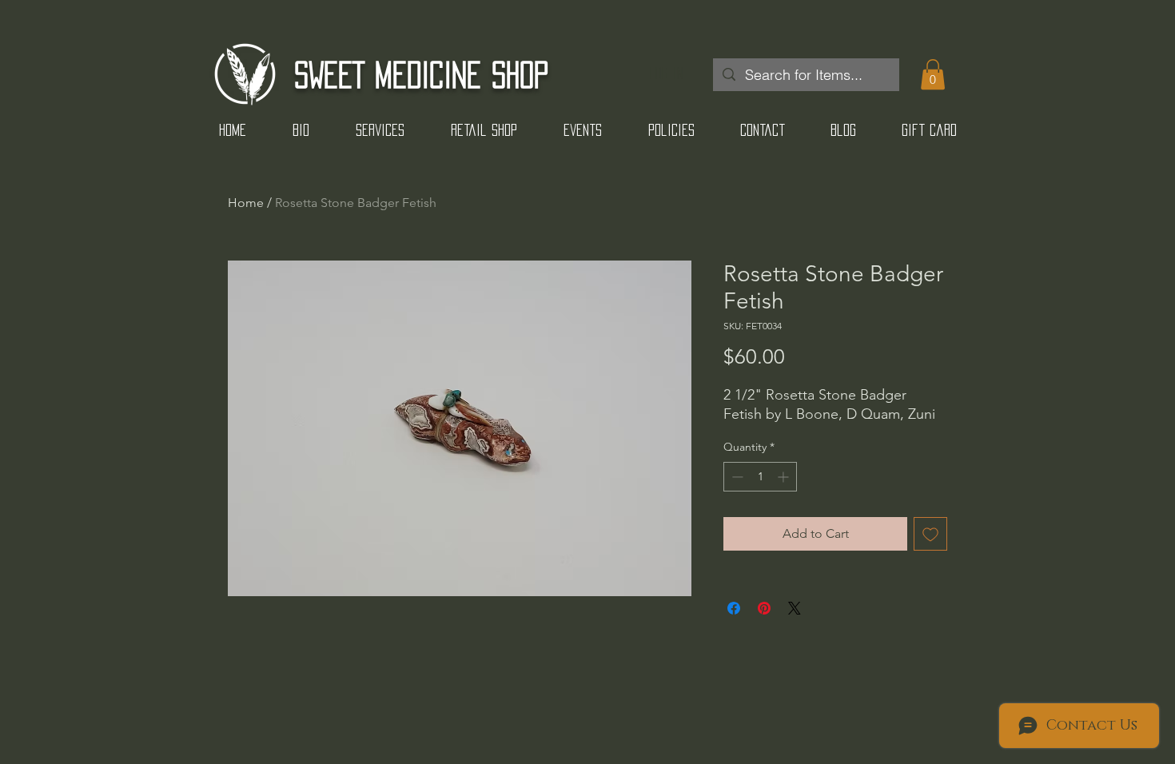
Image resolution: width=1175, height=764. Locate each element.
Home (246, 202)
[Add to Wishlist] (930, 534)
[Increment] (785, 477)
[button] (933, 74)
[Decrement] (736, 477)
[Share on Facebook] (733, 608)
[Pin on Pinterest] (764, 608)
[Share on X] (794, 608)
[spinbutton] (760, 477)
